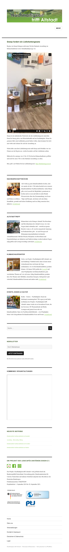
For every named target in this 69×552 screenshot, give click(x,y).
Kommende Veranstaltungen (19, 371)
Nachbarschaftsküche (17, 179)
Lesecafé (44, 269)
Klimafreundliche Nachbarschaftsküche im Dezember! (18, 436)
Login (9, 541)
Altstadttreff (13, 217)
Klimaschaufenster (16, 254)
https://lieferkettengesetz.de (43, 164)
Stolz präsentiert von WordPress (44, 546)
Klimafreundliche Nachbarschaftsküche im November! (18, 443)
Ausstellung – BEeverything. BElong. (15, 440)
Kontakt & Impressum (13, 532)
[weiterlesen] (16, 204)
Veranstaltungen (12, 528)
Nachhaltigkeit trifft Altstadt (14, 546)
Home (9, 519)
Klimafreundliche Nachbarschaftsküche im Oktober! (18, 447)
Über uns (10, 523)
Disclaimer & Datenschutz (15, 536)
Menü (58, 28)
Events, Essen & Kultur (17, 292)
